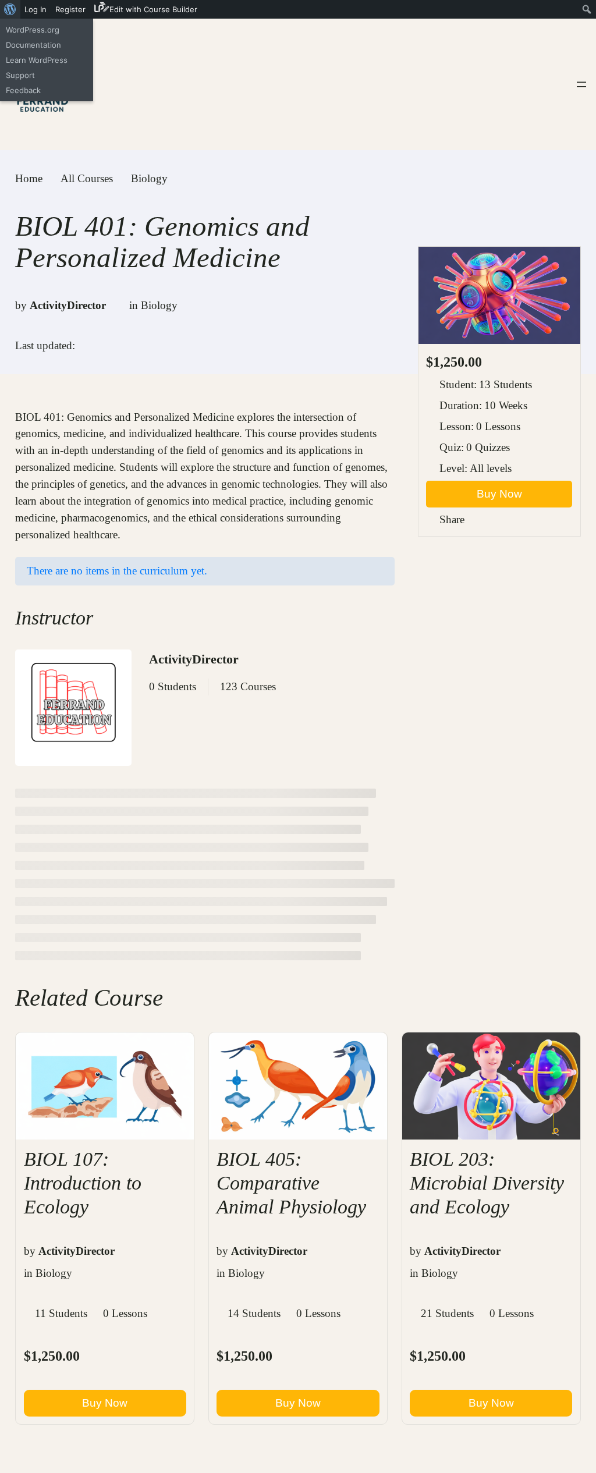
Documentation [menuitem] (33, 44)
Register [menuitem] (70, 9)
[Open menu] (581, 84)
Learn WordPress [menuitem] (37, 60)
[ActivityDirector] (73, 710)
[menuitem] (10, 9)
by (21, 305)
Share (451, 519)
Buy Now (499, 494)
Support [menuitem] (20, 75)
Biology (159, 305)
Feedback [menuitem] (23, 90)
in (133, 305)
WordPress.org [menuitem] (32, 29)
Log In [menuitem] (35, 9)
